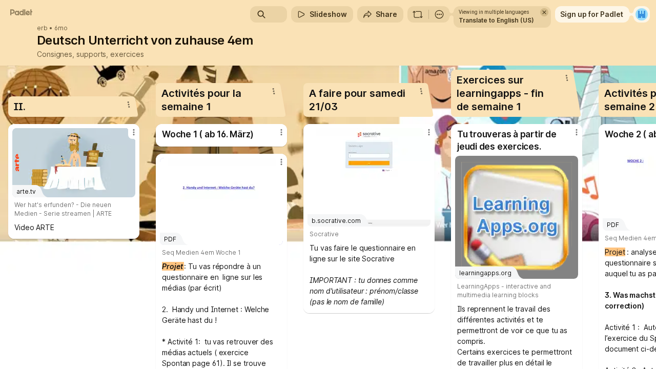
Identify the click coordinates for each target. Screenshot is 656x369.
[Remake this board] (417, 14)
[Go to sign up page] (641, 14)
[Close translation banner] (544, 12)
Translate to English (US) (496, 20)
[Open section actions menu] (128, 104)
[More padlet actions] (439, 14)
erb (42, 28)
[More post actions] (133, 132)
